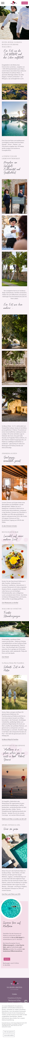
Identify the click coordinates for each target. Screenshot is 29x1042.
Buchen (24, 3)
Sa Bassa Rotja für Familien (10, 739)
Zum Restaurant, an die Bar (10, 602)
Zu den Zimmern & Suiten (9, 526)
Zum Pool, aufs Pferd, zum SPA (11, 894)
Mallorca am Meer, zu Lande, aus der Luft (14, 819)
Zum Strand (5, 657)
